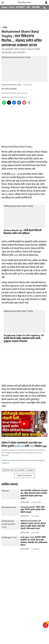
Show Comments (24, 475)
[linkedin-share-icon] (19, 104)
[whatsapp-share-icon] (4, 104)
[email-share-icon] (24, 104)
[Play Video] (24, 424)
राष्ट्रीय (28, 7)
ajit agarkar (30, 470)
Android (19, 446)
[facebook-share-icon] (14, 104)
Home (11, 7)
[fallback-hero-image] (10, 494)
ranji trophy (20, 470)
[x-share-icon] (9, 104)
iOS (32, 446)
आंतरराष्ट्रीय (36, 7)
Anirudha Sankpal (9, 88)
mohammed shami (8, 470)
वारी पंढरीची (20, 7)
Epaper (5, 7)
